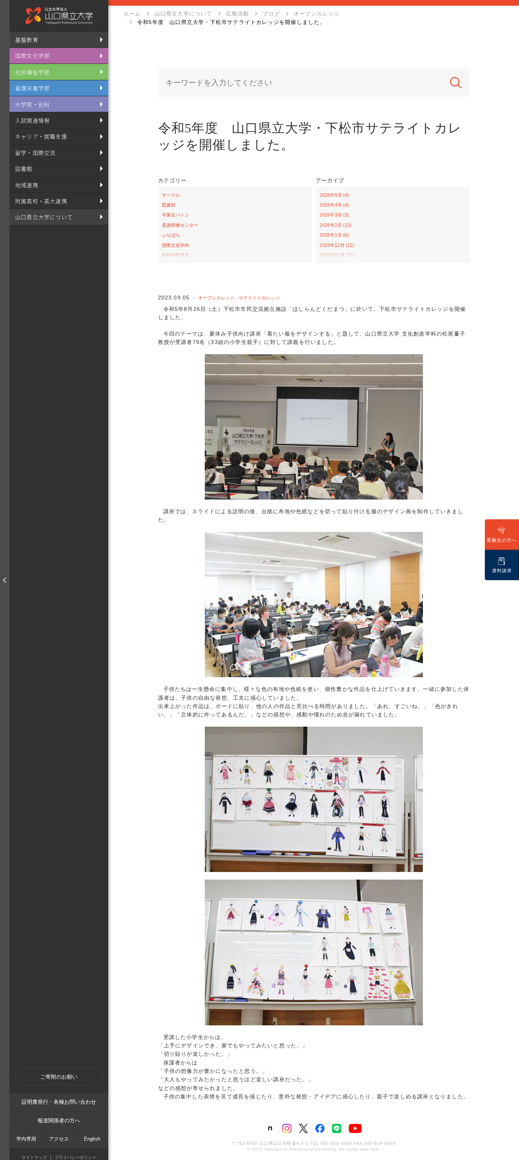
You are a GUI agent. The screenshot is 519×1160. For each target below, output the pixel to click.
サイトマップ (34, 1157)
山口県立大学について (183, 14)
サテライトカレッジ (259, 298)
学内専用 (26, 1139)
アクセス (59, 1139)
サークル (171, 195)
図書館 (169, 205)
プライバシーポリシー (76, 1157)
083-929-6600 (336, 1143)
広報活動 (237, 14)
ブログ (271, 14)
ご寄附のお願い (59, 1077)
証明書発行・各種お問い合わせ (59, 1102)
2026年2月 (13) (335, 225)
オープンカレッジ (317, 14)
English (92, 1139)
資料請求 (502, 570)
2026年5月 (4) (334, 195)
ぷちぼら (171, 235)
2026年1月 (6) (334, 235)
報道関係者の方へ (59, 1120)
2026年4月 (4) (334, 205)
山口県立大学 (58, 15)
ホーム (132, 14)
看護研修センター (180, 225)
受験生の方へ (502, 540)
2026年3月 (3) (334, 215)
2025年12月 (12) (337, 245)
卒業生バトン (175, 215)
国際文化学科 (175, 245)
